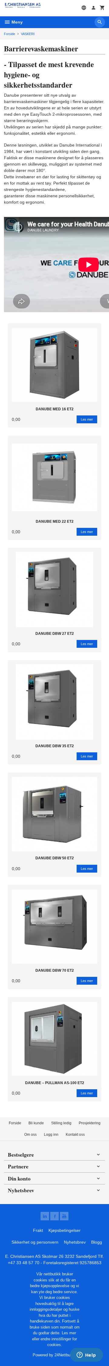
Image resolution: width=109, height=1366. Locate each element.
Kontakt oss (75, 1134)
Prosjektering (90, 1123)
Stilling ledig (61, 1123)
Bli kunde (36, 1123)
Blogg (96, 1242)
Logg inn (51, 1134)
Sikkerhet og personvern (35, 1242)
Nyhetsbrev (75, 1242)
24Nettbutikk (65, 1355)
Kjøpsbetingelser (64, 1230)
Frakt (38, 1230)
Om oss (30, 1134)
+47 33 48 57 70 (23, 1262)
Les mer (69, 1333)
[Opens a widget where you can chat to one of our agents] (86, 1355)
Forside (9, 34)
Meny (16, 22)
